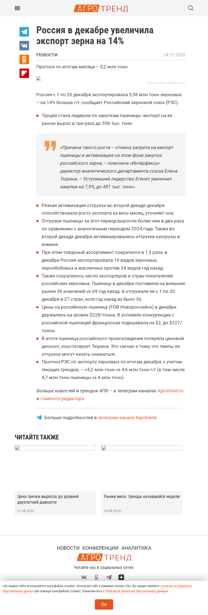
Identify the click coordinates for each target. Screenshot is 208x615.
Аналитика (136, 548)
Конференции (100, 548)
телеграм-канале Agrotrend (127, 417)
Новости (68, 548)
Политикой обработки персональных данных (136, 591)
